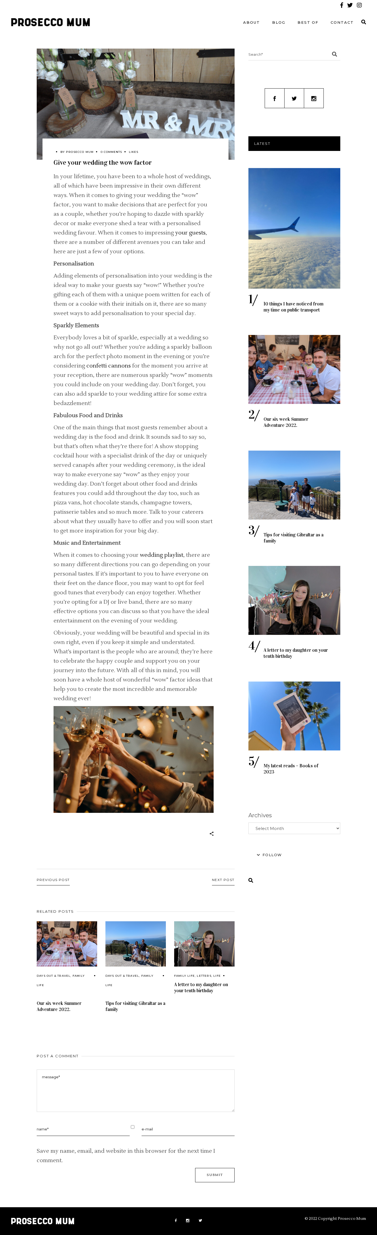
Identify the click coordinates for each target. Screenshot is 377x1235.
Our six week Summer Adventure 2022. (59, 1006)
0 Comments (111, 152)
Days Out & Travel (53, 976)
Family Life (184, 976)
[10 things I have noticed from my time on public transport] (294, 228)
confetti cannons (108, 365)
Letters (204, 976)
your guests (190, 232)
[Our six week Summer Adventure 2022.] (67, 944)
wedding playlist (161, 555)
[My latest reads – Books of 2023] (294, 716)
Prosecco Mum (80, 152)
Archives (260, 815)
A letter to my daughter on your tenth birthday (201, 988)
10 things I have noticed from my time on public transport (293, 307)
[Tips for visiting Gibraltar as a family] (135, 944)
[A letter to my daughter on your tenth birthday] (204, 944)
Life (217, 976)
